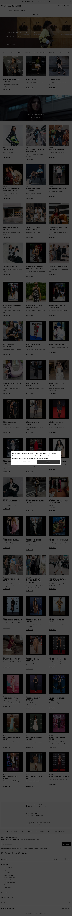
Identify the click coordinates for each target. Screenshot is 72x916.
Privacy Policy (43, 458)
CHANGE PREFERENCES (23, 462)
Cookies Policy (22, 458)
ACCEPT (48, 462)
